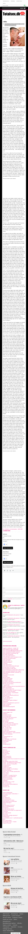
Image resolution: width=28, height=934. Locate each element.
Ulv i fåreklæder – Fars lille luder (9, 739)
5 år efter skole (6, 730)
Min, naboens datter (7, 783)
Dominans (7, 24)
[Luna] (7, 873)
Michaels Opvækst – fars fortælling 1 (10, 769)
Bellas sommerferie (7, 756)
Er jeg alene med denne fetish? (9, 658)
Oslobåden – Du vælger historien (10, 775)
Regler (4, 3)
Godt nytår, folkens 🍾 (7, 661)
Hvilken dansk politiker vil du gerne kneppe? (12, 690)
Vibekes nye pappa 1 (7, 802)
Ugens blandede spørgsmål (9, 706)
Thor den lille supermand (8, 722)
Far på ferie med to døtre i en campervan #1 (12, 810)
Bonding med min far (7, 740)
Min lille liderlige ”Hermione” (9, 805)
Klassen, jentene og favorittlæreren (10, 784)
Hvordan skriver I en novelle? (9, 667)
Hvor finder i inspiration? (8, 681)
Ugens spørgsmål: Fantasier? (9, 655)
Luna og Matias (15, 859)
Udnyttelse (13, 927)
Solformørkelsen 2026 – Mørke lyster (13, 841)
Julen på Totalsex (6, 677)
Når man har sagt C (9, 848)
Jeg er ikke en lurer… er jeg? (8, 781)
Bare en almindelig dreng (8, 806)
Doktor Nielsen (6, 720)
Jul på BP (4, 755)
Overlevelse (5, 811)
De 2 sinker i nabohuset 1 (8, 718)
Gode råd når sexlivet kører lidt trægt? (11, 666)
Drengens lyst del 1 (7, 744)
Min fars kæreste (6, 751)
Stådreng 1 (5, 750)
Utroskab (13, 25)
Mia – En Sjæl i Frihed (7, 727)
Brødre (4, 804)
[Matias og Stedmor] (7, 882)
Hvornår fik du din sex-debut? (9, 691)
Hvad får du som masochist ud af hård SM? (12, 682)
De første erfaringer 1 (7, 770)
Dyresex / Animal (7, 917)
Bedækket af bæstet (7, 715)
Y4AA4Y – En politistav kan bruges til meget (12, 762)
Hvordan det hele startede (8, 809)
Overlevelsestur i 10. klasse (8, 800)
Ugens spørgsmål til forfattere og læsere (11, 652)
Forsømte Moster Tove (7, 736)
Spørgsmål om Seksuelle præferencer (11, 695)
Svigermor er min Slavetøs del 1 (9, 776)
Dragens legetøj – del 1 (8, 712)
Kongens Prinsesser (7, 823)
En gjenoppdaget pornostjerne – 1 (15, 621)
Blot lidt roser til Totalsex (8, 683)
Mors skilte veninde (7, 812)
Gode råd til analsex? (7, 664)
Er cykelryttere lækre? (7, 680)
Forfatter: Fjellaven (19, 24)
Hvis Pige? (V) (5, 807)
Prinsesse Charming (7, 757)
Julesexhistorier (7, 921)
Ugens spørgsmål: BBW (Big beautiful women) (12, 650)
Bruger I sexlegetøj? (7, 704)
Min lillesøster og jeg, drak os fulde (10, 761)
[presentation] (4, 570)
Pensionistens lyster (7, 716)
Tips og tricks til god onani (8, 688)
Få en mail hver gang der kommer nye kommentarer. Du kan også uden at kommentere (14, 598)
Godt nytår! (5, 676)
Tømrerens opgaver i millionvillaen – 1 (11, 793)
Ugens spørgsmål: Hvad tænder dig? (10, 653)
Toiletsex (15, 925)
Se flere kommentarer (7, 641)
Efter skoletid (5, 721)
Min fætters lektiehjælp (7, 734)
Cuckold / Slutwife (16, 915)
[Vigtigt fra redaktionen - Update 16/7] (5, 606)
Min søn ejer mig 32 (16, 903)
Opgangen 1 (5, 780)
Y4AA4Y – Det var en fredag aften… (10, 764)
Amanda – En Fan (6, 726)
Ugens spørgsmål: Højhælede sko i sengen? (12, 671)
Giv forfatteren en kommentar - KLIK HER (12, 529)
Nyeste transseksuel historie (11, 856)
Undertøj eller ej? (6, 699)
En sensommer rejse (7, 729)
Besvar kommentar (8, 548)
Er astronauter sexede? (8, 678)
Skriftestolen (5, 701)
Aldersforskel (6, 913)
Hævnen (4, 743)
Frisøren (4, 796)
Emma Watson (6, 772)
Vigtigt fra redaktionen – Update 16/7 (10, 648)
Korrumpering (6, 785)
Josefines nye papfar (7, 767)
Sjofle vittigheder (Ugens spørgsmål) (10, 649)
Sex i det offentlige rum (11, 632)
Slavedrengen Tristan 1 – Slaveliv (9, 821)
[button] (21, 8)
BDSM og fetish (6, 915)
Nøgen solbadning (7, 694)
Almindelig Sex (14, 913)
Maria (4, 819)
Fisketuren (5, 737)
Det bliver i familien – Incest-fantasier (10, 692)
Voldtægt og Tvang (7, 928)
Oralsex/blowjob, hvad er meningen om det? (12, 657)
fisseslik (12, 24)
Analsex (21, 913)
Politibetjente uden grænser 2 (14, 636)
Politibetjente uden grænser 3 (14, 615)
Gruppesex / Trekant (17, 917)
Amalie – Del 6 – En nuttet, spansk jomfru (11, 771)
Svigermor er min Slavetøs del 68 (12, 897)
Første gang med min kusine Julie (10, 801)
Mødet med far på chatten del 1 (9, 725)
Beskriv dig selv (6, 705)
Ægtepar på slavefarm (17, 888)
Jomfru (15, 919)
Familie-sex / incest (7, 919)
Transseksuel (6, 927)
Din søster (5, 760)
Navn (4, 588)
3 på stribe (5, 663)
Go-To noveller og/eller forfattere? (10, 700)
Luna (12, 868)
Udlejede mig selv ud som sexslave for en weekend (13, 758)
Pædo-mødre (6, 741)
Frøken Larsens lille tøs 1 (8, 779)
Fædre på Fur (6, 774)
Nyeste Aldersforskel (9, 832)
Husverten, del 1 (6, 786)
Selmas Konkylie (6, 753)
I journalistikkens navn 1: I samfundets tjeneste (12, 818)
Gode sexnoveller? (7, 659)
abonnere (10, 598)
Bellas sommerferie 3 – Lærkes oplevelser (12, 732)
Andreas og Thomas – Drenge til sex (10, 723)
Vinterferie (5, 713)
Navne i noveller (6, 696)
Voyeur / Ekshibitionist (8, 930)
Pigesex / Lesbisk (7, 925)
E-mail (4, 592)
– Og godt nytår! (6, 685)
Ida (3, 735)
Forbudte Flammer (7, 765)
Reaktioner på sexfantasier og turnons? (11, 702)
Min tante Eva (5, 752)
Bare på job (5, 814)
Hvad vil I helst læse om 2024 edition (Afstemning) (13, 669)
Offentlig (19, 923)
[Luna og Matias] (7, 864)
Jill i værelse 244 (6, 797)
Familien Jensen (6, 816)
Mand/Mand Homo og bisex (9, 923)
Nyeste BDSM (7, 886)
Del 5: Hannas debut (7, 820)
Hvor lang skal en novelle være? (9, 668)
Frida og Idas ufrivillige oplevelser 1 (10, 815)
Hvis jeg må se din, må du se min (10, 717)
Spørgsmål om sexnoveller (8, 675)
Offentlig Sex (8, 25)
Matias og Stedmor (16, 876)
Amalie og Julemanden (7, 792)
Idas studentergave (7, 798)
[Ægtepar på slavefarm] (7, 894)
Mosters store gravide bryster (9, 731)
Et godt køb (5, 795)
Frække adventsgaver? (7, 662)
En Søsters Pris (6, 766)
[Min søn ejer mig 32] (7, 908)
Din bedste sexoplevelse (8, 654)
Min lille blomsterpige (7, 777)
